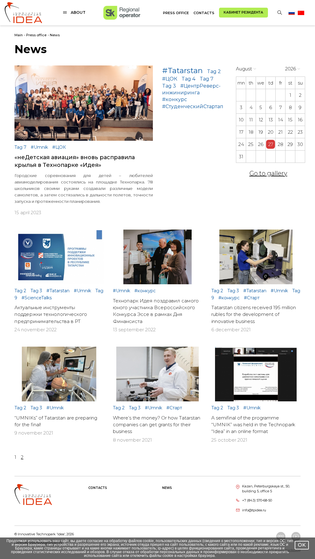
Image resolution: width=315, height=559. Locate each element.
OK (302, 545)
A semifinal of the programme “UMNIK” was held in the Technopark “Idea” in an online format (253, 425)
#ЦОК (169, 79)
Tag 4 (188, 79)
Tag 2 (214, 71)
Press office (176, 13)
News (55, 35)
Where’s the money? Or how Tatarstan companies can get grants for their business (156, 425)
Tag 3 (169, 86)
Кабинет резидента (243, 12)
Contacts (203, 13)
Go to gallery (268, 173)
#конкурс (174, 99)
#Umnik (40, 147)
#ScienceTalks (37, 298)
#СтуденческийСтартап (192, 106)
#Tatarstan (182, 70)
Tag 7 (206, 79)
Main (18, 35)
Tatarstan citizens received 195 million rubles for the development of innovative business (253, 314)
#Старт (252, 298)
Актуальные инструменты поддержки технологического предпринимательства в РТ (50, 314)
